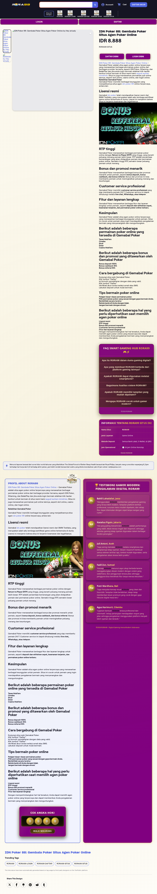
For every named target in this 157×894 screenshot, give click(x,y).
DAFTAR (118, 21)
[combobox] (65, 4)
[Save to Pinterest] (30, 885)
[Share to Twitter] (10, 885)
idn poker (111, 95)
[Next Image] (91, 71)
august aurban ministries (56, 499)
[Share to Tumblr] (44, 885)
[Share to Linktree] (23, 885)
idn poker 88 (128, 84)
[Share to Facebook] (17, 885)
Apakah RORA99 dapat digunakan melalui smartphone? (126, 377)
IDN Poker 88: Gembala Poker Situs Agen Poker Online (123, 63)
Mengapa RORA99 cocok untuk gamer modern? (126, 402)
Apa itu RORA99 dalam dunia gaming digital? (126, 360)
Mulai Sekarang (42, 831)
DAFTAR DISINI (111, 56)
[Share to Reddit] (37, 885)
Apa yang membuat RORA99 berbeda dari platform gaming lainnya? (126, 368)
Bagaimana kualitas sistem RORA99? (126, 385)
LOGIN (39, 21)
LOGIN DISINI (138, 56)
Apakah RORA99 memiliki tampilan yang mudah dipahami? (126, 393)
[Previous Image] (14, 71)
